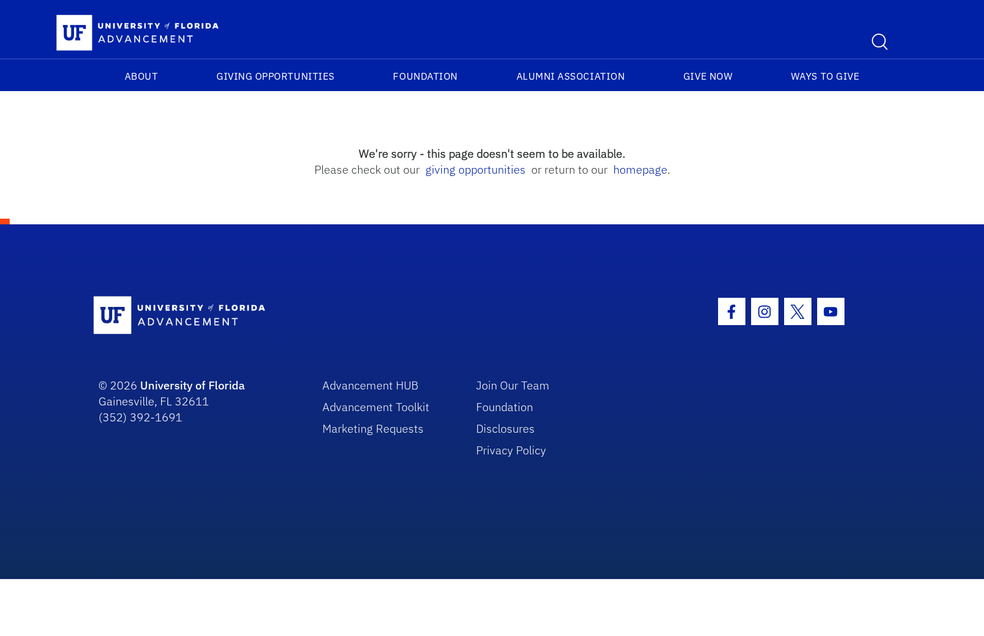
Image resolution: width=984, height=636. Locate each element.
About (141, 76)
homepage (640, 169)
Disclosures (505, 428)
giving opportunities (475, 169)
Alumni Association (570, 76)
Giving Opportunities (275, 76)
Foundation (425, 76)
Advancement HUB (370, 385)
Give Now (707, 76)
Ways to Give (825, 76)
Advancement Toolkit (375, 407)
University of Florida (192, 385)
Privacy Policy (511, 450)
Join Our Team (513, 385)
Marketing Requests (373, 428)
